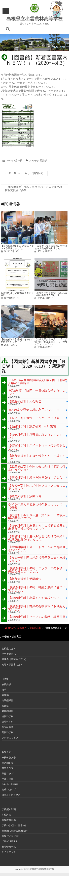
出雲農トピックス (11, 795)
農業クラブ (7, 768)
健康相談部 (7, 711)
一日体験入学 (9, 757)
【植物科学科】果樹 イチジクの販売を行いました (17, 340)
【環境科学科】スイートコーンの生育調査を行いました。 (36, 549)
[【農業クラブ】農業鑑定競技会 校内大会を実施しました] (51, 212)
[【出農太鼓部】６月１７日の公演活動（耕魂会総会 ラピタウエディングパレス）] (51, 306)
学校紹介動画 (9, 809)
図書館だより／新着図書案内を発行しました (17, 293)
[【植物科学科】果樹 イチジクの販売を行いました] (17, 306)
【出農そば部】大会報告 (24, 401)
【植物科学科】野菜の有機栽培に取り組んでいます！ (36, 608)
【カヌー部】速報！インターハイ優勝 (33, 418)
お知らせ (34, 160)
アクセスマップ (10, 738)
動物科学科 (35, 628)
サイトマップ (9, 852)
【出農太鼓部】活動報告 (24, 496)
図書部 (43, 160)
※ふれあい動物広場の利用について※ (33, 409)
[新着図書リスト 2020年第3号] (18, 102)
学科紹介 (22, 628)
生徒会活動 (7, 779)
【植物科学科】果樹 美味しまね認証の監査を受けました (50, 293)
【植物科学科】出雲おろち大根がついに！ (36, 598)
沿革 (4, 690)
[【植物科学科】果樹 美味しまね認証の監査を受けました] (51, 259)
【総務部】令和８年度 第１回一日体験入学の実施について (36, 517)
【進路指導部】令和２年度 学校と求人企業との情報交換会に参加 (33, 188)
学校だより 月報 (10, 836)
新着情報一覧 (9, 847)
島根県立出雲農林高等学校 (34, 18)
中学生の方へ (9, 654)
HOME (11, 628)
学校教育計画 (9, 820)
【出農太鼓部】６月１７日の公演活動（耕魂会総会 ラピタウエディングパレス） (50, 342)
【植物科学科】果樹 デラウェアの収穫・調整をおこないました (36, 570)
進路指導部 (7, 700)
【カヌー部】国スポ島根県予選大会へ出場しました (36, 559)
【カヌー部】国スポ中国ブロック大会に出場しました (36, 487)
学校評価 (6, 815)
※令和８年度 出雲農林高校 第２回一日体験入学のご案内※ (37, 382)
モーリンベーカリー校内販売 (24, 173)
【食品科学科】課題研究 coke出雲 (32, 426)
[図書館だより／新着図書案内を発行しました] (17, 259)
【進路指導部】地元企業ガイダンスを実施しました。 (17, 247)
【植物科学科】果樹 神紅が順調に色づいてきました (36, 589)
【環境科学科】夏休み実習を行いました (35, 477)
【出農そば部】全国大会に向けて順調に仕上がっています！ (36, 468)
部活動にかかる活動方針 (14, 831)
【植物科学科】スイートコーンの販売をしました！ (36, 447)
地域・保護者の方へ (12, 664)
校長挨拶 (6, 684)
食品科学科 (7, 727)
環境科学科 (7, 722)
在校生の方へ (9, 648)
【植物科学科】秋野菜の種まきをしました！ (35, 436)
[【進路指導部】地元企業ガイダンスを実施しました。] (17, 212)
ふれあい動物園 (10, 784)
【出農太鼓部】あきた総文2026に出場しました (36, 457)
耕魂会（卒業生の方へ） (14, 659)
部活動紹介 (7, 763)
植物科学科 (7, 716)
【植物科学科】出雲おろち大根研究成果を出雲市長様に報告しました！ (36, 527)
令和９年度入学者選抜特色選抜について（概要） (35, 506)
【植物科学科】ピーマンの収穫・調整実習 (36, 617)
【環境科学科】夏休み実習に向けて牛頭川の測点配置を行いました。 (36, 538)
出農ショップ (9, 789)
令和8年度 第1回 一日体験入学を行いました (36, 392)
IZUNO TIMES (9, 841)
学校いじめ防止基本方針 (14, 825)
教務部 (5, 695)
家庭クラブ (7, 773)
